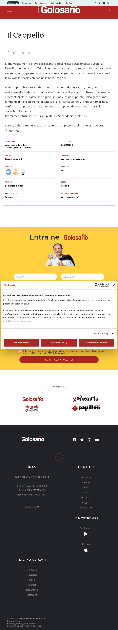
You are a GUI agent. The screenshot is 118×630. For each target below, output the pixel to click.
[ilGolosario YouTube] (104, 2)
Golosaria (26, 3)
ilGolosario (13, 3)
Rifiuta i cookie (21, 342)
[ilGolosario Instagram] (108, 2)
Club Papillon (56, 3)
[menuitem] (32, 507)
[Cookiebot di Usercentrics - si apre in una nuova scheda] (96, 285)
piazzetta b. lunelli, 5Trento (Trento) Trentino (18, 146)
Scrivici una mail (13, 159)
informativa (58, 351)
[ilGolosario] (59, 8)
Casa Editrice (40, 3)
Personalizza (57, 342)
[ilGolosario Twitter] (99, 2)
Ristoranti (13, 29)
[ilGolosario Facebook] (95, 2)
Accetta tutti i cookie (96, 342)
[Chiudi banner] (114, 285)
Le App (69, 3)
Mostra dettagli (101, 333)
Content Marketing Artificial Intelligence (25, 626)
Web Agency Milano (25, 623)
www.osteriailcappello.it (73, 159)
